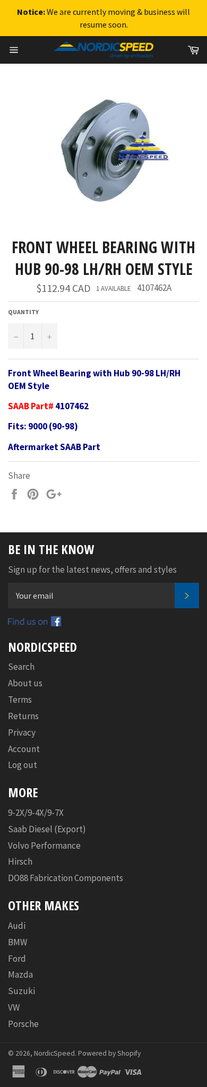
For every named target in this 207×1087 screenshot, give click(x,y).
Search (21, 666)
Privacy (22, 732)
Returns (23, 716)
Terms (20, 699)
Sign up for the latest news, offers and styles (92, 569)
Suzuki (21, 991)
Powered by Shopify (109, 1053)
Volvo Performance (44, 845)
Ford (17, 958)
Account (24, 749)
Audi (16, 925)
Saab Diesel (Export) (47, 829)
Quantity (23, 312)
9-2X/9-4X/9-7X (36, 812)
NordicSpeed (54, 1053)
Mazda (20, 974)
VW (14, 1007)
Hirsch (20, 861)
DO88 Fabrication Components (65, 878)
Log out (22, 765)
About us (25, 683)
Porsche (23, 1024)
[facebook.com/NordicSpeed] (34, 623)
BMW (17, 942)
